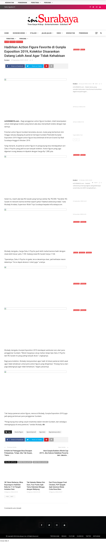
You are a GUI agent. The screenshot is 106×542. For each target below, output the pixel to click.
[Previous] (74, 139)
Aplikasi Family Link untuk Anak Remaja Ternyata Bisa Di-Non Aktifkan (91, 196)
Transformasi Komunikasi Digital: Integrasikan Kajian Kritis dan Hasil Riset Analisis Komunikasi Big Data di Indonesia (86, 75)
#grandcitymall (31, 432)
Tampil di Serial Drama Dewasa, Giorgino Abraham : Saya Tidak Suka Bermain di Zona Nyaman (86, 331)
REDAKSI (64, 536)
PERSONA (22, 39)
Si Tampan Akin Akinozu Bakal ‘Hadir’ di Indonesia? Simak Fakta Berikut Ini (86, 275)
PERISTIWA (10, 39)
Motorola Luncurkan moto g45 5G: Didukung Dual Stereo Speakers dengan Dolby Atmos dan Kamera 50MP (87, 100)
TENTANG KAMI (54, 536)
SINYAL (82, 49)
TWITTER (88, 536)
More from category (41, 462)
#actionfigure (19, 432)
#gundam (42, 432)
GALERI (6, 41)
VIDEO (59, 33)
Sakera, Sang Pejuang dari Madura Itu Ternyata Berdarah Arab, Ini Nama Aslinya (87, 244)
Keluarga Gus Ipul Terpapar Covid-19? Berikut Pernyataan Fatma (85, 209)
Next (12, 496)
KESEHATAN (70, 33)
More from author (25, 462)
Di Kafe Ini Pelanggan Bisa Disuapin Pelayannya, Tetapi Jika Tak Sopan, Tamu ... (18, 453)
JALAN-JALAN (46, 33)
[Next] (78, 139)
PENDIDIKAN (83, 33)
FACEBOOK (80, 536)
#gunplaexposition (55, 432)
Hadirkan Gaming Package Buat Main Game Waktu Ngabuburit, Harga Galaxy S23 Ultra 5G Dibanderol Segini (87, 115)
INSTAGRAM (96, 536)
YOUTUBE (72, 536)
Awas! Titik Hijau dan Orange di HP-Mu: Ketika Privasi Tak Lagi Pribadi (92, 129)
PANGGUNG (19, 41)
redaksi (7, 60)
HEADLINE (12, 41)
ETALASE (33, 33)
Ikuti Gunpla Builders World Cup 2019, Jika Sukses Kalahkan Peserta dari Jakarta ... (53, 453)
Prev (7, 496)
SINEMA (83, 154)
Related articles (11, 462)
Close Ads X (4, 541)
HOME (6, 33)
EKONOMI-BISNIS (19, 33)
